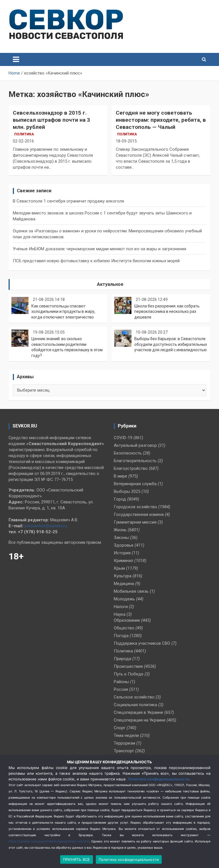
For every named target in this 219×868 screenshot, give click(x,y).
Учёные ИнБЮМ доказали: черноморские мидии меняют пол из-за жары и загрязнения (99, 248)
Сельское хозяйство (134, 697)
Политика (24, 134)
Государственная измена (139, 514)
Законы (121, 537)
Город (120, 499)
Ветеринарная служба (135, 483)
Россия (121, 689)
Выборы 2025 (127, 491)
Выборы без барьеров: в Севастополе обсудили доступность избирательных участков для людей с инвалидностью (170, 344)
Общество (124, 628)
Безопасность (128, 453)
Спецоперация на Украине (139, 720)
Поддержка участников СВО (142, 643)
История (122, 552)
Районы (121, 681)
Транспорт (124, 750)
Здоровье (123, 545)
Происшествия (128, 666)
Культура (122, 575)
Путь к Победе (128, 674)
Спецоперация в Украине (138, 712)
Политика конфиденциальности (158, 779)
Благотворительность (135, 460)
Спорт (119, 727)
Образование (127, 620)
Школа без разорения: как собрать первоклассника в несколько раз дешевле (167, 311)
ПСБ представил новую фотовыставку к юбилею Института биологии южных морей (96, 260)
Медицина (124, 583)
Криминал (123, 560)
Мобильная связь (131, 591)
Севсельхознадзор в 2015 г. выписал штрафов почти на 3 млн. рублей (51, 119)
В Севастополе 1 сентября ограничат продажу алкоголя (68, 201)
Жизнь (120, 529)
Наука (119, 614)
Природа (122, 658)
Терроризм (124, 743)
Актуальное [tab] (110, 284)
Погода (121, 635)
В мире (120, 476)
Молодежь (124, 599)
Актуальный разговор (135, 445)
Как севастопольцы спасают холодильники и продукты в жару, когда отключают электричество (63, 311)
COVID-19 (123, 437)
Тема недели (126, 735)
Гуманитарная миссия (135, 522)
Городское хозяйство (135, 506)
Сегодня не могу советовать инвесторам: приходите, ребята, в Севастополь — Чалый (161, 119)
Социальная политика (135, 704)
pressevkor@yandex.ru (46, 525)
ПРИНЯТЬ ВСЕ (76, 859)
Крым (119, 568)
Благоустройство (131, 468)
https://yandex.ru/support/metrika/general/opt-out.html (49, 841)
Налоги (121, 606)
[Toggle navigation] (16, 59)
